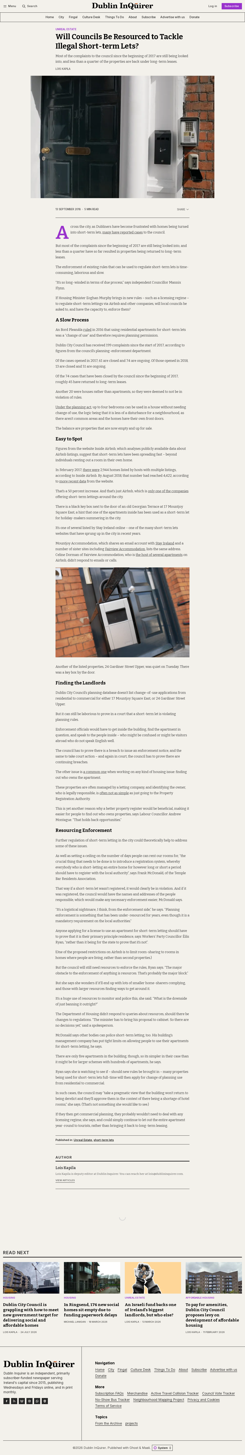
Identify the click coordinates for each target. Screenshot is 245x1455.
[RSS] (14, 1401)
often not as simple (114, 793)
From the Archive (108, 1423)
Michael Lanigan (75, 1321)
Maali (146, 1448)
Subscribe (232, 6)
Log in (212, 6)
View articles (65, 1180)
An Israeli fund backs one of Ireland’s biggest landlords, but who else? (150, 1309)
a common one (95, 772)
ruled (87, 330)
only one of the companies (168, 491)
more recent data (72, 481)
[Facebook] (6, 1401)
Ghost (134, 1448)
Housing (9, 1298)
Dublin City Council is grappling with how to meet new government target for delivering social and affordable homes (31, 1315)
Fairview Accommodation (125, 549)
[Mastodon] (45, 1401)
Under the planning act (73, 407)
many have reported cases (122, 232)
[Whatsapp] (37, 1401)
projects (131, 1423)
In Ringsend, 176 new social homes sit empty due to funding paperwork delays (91, 1309)
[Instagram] (29, 1401)
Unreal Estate (66, 29)
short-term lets (104, 1140)
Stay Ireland (164, 543)
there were (91, 470)
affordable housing (200, 1298)
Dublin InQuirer (95, 1448)
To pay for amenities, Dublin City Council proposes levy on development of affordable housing (212, 1315)
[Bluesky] (22, 1401)
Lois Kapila (63, 68)
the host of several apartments (159, 555)
